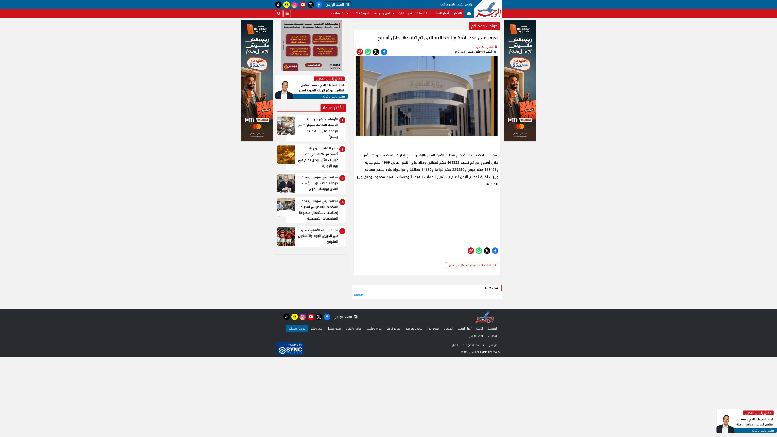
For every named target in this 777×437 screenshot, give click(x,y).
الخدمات (422, 13)
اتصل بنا (453, 345)
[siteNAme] (488, 9)
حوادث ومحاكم (297, 328)
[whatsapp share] (368, 52)
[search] (278, 13)
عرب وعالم (316, 328)
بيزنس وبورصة (384, 13)
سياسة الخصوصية (473, 345)
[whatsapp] (360, 52)
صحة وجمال (334, 328)
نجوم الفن (405, 13)
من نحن (493, 345)
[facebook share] (384, 52)
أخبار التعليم (440, 13)
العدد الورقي (334, 4)
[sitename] (484, 317)
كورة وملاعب (339, 13)
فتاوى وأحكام (354, 328)
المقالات (492, 336)
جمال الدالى (485, 46)
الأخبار (458, 13)
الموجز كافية (361, 13)
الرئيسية (492, 328)
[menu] (287, 13)
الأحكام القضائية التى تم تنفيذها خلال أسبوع (472, 265)
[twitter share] (376, 52)
